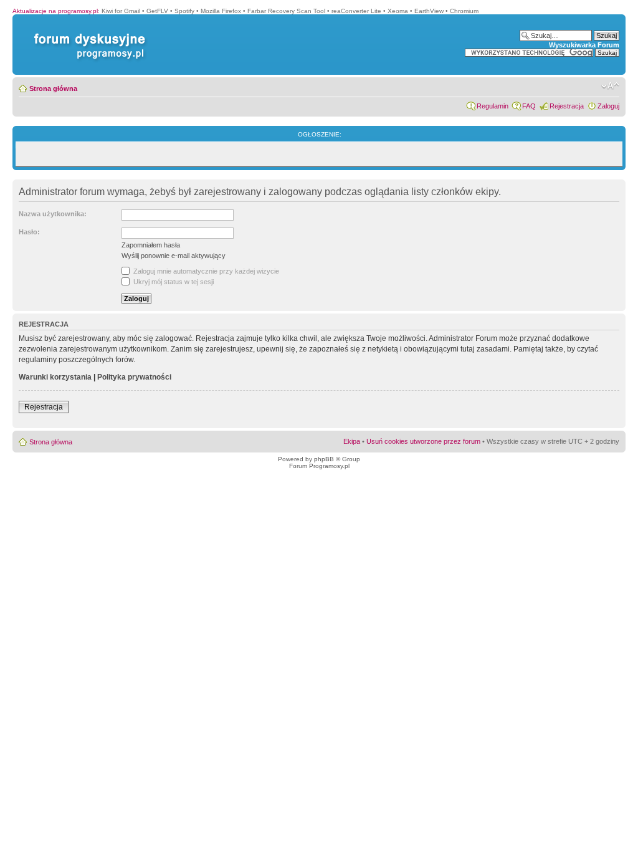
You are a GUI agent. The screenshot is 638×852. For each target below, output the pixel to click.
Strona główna (53, 88)
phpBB (324, 459)
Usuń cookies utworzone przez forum (423, 441)
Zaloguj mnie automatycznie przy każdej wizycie (205, 271)
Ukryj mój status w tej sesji (172, 281)
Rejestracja (567, 106)
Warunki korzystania (55, 377)
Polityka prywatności (134, 377)
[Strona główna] (87, 33)
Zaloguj (608, 106)
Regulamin (492, 106)
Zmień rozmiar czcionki (610, 86)
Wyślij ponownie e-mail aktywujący (173, 255)
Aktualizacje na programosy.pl (55, 10)
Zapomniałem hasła (150, 245)
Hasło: (29, 232)
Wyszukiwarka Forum (584, 45)
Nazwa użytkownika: (53, 214)
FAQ (529, 106)
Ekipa (351, 441)
